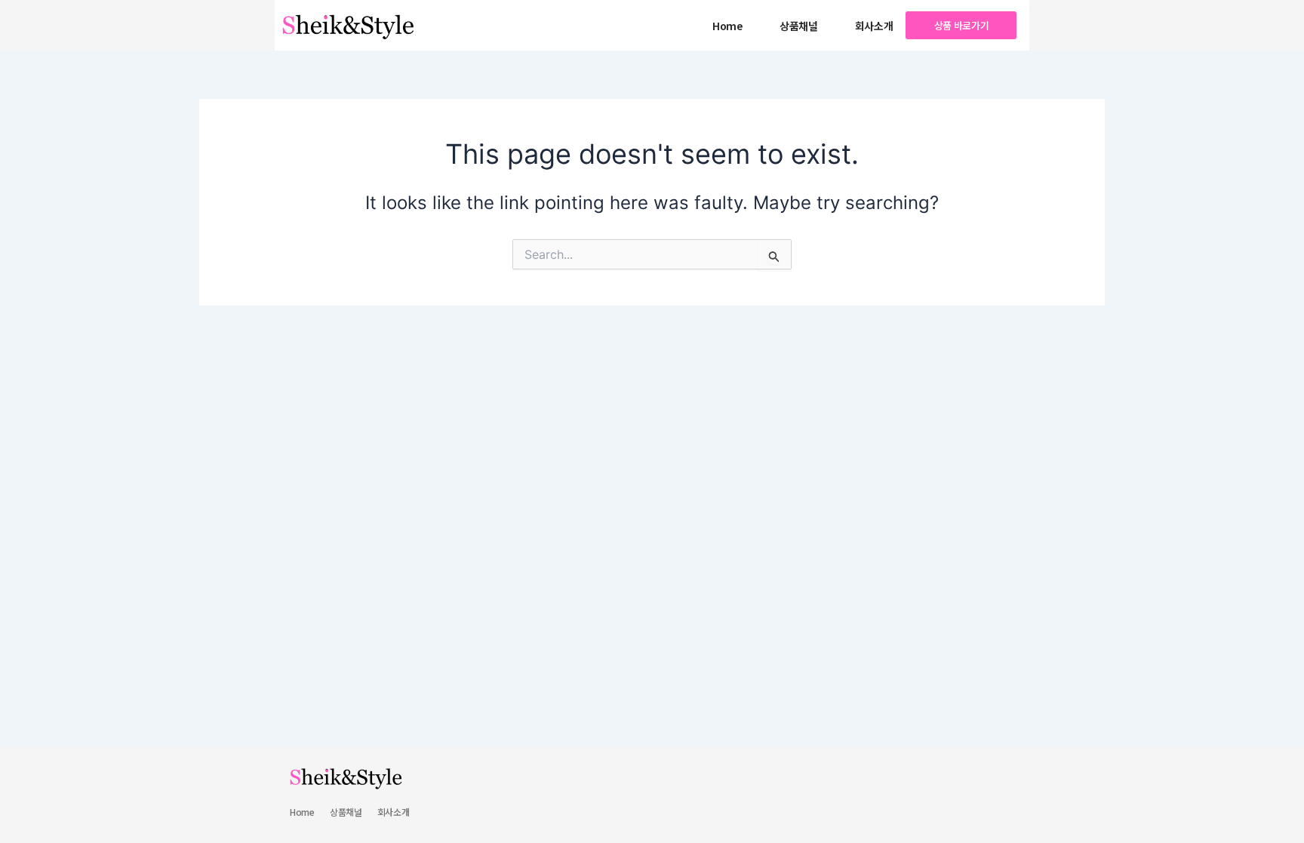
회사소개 (874, 25)
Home (727, 25)
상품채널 (799, 25)
